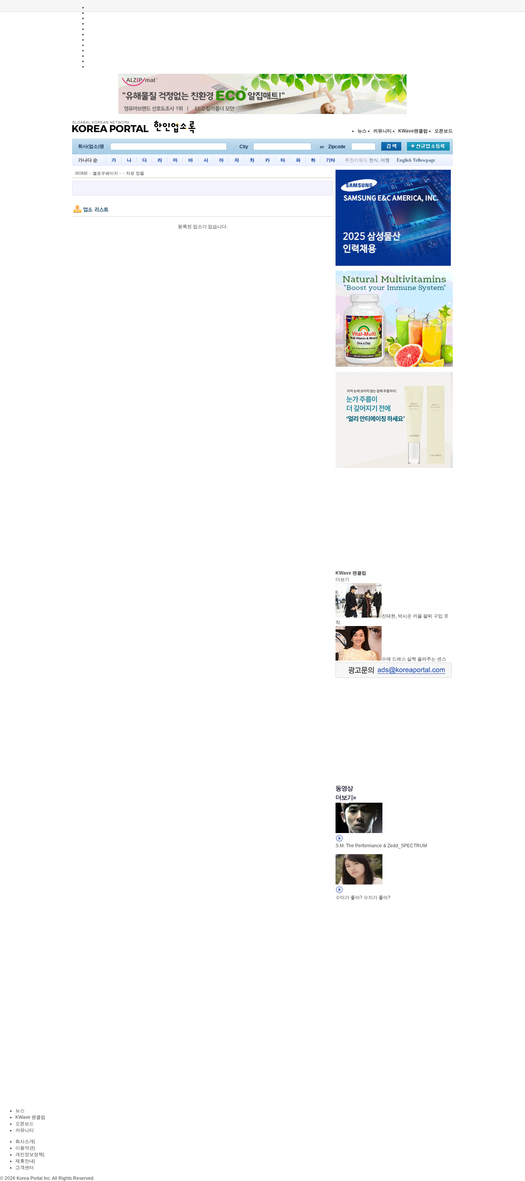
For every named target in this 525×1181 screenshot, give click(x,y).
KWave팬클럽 (413, 131)
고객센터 (24, 1167)
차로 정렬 (135, 173)
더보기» (346, 797)
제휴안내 (24, 1161)
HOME (81, 173)
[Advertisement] (393, 517)
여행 (385, 160)
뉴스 (362, 131)
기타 (330, 160)
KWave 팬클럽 (30, 1117)
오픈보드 (443, 131)
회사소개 (24, 1141)
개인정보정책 (29, 1154)
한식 (373, 160)
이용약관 (24, 1148)
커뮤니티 (382, 131)
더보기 (342, 579)
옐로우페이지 (105, 173)
